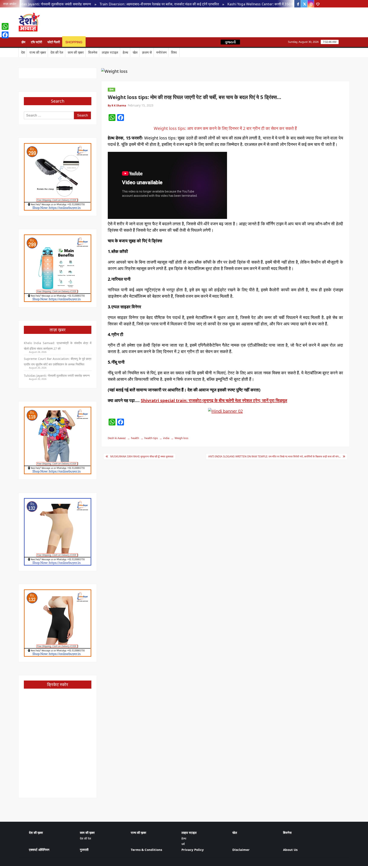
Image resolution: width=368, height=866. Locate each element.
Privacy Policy (192, 849)
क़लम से (147, 52)
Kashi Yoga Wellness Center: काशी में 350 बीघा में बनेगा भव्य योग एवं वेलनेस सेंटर (257, 4)
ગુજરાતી (230, 42)
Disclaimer (241, 849)
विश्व (174, 52)
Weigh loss (181, 438)
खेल (135, 52)
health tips (151, 438)
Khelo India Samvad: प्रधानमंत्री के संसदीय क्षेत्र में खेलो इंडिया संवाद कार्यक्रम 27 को (57, 345)
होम (23, 42)
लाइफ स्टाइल (110, 52)
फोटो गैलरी (53, 42)
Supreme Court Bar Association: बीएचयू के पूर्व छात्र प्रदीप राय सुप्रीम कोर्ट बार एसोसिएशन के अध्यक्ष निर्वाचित (57, 361)
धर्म (183, 844)
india (166, 438)
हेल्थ (125, 52)
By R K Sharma (117, 105)
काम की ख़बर (76, 52)
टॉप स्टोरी (36, 42)
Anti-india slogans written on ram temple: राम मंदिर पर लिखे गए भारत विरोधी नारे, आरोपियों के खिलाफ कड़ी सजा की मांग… (274, 456)
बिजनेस (92, 52)
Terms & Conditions (146, 849)
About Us (290, 849)
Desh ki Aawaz (76, 22)
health (135, 438)
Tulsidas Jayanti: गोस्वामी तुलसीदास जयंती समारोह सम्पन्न (57, 375)
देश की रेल (56, 52)
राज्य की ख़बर (37, 52)
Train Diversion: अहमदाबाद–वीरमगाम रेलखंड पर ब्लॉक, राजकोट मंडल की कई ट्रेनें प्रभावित (133, 4)
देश (23, 52)
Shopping (73, 42)
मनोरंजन (161, 52)
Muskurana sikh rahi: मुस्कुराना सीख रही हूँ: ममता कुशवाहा (141, 456)
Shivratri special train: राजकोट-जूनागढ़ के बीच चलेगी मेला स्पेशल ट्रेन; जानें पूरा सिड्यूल (214, 400)
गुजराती (84, 849)
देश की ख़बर (36, 832)
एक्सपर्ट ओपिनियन (39, 849)
